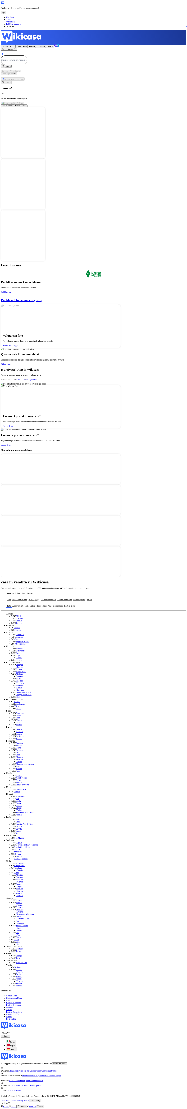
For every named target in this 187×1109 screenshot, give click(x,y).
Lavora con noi (23, 1071)
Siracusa (19, 889)
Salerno (19, 660)
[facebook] (2, 1034)
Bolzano (19, 949)
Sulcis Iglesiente (21, 859)
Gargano (9, 1007)
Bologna (19, 665)
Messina (19, 875)
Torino (19, 808)
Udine (18, 708)
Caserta (19, 653)
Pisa (17, 933)
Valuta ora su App (10, 345)
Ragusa (19, 884)
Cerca (8, 66)
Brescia (19, 745)
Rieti (18, 718)
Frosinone (20, 713)
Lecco (18, 752)
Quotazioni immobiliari (34, 1080)
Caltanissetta (19, 866)
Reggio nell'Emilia (23, 692)
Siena (18, 942)
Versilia (9, 1010)
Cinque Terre (11, 996)
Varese (18, 771)
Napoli (18, 655)
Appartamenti (17, 606)
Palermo (19, 879)
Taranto (19, 833)
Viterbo (19, 725)
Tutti (9, 606)
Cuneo (18, 803)
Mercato (32, 1106)
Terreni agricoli (79, 599)
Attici (45, 606)
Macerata (19, 782)
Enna (16, 872)
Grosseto (19, 907)
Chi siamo (10, 17)
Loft (73, 606)
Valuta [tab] (18, 46)
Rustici (67, 606)
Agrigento (20, 863)
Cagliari (19, 842)
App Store (20, 379)
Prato (16, 939)
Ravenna (19, 685)
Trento (18, 951)
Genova (19, 729)
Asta (23, 593)
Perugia (19, 956)
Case (9, 599)
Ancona (19, 775)
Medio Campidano (22, 847)
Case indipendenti (55, 606)
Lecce (18, 831)
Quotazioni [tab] (41, 46)
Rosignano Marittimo (25, 914)
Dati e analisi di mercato (20, 1085)
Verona (19, 983)
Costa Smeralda (12, 1014)
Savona (19, 738)
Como (18, 748)
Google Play (31, 379)
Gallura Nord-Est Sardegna (27, 845)
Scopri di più (8, 426)
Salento (9, 1016)
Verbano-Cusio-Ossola (25, 812)
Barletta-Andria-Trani (24, 824)
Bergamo (19, 743)
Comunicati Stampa (49, 1071)
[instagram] (7, 1034)
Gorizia (17, 701)
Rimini (18, 697)
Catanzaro (20, 634)
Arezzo (19, 900)
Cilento (9, 1000)
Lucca (18, 916)
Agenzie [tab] (32, 46)
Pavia (18, 766)
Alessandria (20, 796)
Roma (19, 720)
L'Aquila (19, 618)
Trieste (17, 706)
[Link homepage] (13, 1028)
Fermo (18, 780)
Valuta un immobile (17, 1080)
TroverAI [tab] (50, 46)
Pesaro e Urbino (22, 785)
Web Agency (35, 1085)
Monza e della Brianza (25, 764)
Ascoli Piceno (21, 778)
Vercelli (19, 815)
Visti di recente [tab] (7, 106)
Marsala (19, 896)
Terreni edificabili (64, 599)
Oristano (17, 854)
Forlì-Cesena (21, 671)
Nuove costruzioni (19, 599)
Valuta (8, 19)
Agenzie (30, 593)
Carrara (19, 928)
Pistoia (18, 937)
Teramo (19, 623)
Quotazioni (10, 22)
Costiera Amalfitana (14, 998)
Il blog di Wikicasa (13, 1090)
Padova (19, 969)
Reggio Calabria (22, 641)
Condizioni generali (9, 1100)
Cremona (19, 750)
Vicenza (19, 986)
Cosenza (19, 637)
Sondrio (19, 768)
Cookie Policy (35, 1101)
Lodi (18, 755)
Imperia (19, 734)
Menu (41, 1107)
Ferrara (19, 669)
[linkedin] (4, 1034)
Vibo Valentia (19, 644)
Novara (19, 805)
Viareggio (20, 923)
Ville (27, 606)
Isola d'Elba (11, 1019)
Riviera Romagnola (14, 1012)
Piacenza (19, 681)
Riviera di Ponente (13, 1003)
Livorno (19, 909)
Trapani (19, 893)
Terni (18, 958)
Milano (20, 759)
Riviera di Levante (13, 1005)
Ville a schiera (35, 606)
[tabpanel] (93, 58)
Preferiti (23, 1107)
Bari (17, 819)
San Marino (19, 838)
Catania (19, 868)
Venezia (19, 979)
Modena (19, 674)
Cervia (19, 688)
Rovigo (19, 974)
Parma (18, 678)
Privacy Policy (23, 1100)
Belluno (17, 967)
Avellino (19, 648)
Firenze (19, 902)
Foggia (19, 829)
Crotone (17, 639)
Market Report (55, 1076)
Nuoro (17, 849)
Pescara (19, 621)
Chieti (18, 616)
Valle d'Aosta (21, 963)
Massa (19, 930)
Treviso (19, 976)
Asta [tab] (25, 46)
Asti (17, 799)
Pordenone (20, 704)
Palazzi (89, 599)
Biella (18, 801)
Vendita (10, 593)
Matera (17, 628)
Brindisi (19, 826)
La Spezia (20, 736)
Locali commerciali (48, 599)
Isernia (17, 792)
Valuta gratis (6, 364)
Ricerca (6, 1106)
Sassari (19, 856)
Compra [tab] (5, 46)
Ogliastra (18, 852)
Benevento (20, 651)
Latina (18, 715)
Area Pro (25, 1076)
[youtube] (9, 1034)
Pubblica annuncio (13, 24)
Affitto (17, 593)
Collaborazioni (35, 1071)
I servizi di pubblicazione (39, 1076)
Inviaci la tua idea (59, 1064)
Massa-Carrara (22, 926)
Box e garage (34, 599)
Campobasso (21, 789)
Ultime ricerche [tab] (20, 106)
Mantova (19, 757)
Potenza (17, 630)
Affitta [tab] (12, 46)
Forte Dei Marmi (23, 919)
